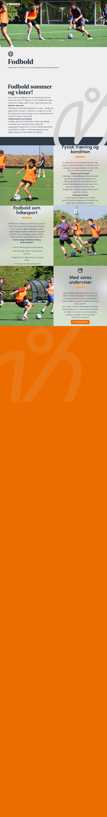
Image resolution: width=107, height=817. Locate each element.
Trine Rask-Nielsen (80, 322)
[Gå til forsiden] (13, 5)
